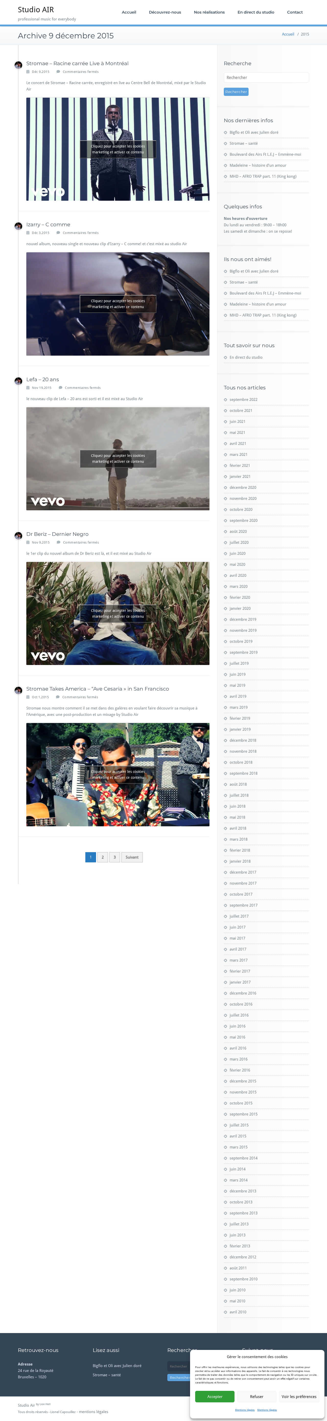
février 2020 (240, 597)
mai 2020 (237, 564)
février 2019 (240, 718)
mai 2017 (237, 938)
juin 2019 (238, 674)
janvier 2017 (240, 982)
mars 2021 (239, 454)
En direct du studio (256, 12)
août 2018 (238, 784)
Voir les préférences (299, 1396)
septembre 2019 (244, 652)
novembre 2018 (243, 751)
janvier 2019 (240, 729)
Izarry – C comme (48, 224)
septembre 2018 (244, 773)
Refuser (256, 1396)
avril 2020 (238, 575)
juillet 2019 (239, 663)
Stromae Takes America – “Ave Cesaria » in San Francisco (97, 689)
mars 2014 (239, 1180)
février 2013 (240, 1246)
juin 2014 (238, 1169)
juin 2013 (238, 1235)
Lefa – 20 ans (42, 379)
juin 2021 (238, 421)
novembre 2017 (243, 883)
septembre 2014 (244, 1158)
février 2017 (240, 971)
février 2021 (240, 465)
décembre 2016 (243, 993)
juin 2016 (238, 1026)
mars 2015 (239, 1147)
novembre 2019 (243, 630)
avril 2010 (238, 1312)
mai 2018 (237, 817)
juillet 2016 (239, 1015)
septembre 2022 (244, 399)
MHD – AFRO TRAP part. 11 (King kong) (263, 176)
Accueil (129, 12)
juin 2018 (238, 806)
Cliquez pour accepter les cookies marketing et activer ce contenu (118, 149)
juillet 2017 (239, 916)
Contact (295, 12)
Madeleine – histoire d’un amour (258, 165)
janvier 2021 (240, 476)
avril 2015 (238, 1136)
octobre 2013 (241, 1202)
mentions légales (93, 1411)
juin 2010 (238, 1290)
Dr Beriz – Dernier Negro (57, 534)
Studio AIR (36, 9)
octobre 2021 (241, 410)
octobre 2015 (241, 1103)
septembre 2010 (244, 1279)
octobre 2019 (241, 641)
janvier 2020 (240, 608)
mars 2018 (239, 839)
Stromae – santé (244, 143)
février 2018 (240, 850)
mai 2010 (237, 1301)
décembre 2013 (243, 1191)
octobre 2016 (241, 1004)
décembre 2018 (243, 740)
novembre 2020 (243, 498)
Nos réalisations (209, 12)
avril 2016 (238, 1048)
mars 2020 (239, 586)
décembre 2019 (243, 619)
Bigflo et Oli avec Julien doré (254, 132)
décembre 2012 (243, 1257)
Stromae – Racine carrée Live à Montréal (77, 63)
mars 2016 (239, 1059)
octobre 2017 (241, 894)
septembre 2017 (244, 905)
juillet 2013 (239, 1224)
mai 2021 (237, 432)
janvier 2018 (240, 861)
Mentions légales (245, 1409)
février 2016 (240, 1070)
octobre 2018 (241, 762)
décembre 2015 (243, 1081)
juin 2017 (238, 927)
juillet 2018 (239, 795)
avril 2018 (238, 828)
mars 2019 (239, 707)
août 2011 (238, 1268)
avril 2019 (238, 696)
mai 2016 (237, 1037)
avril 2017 (238, 949)
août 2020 (238, 531)
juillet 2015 (239, 1125)
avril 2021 (238, 443)
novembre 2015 (243, 1092)
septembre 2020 (244, 520)
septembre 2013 (244, 1213)
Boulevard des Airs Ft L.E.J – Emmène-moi (265, 154)
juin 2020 (238, 553)
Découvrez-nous (165, 12)
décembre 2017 (243, 872)
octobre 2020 (241, 509)
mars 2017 (239, 960)
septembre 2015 (244, 1114)
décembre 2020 (243, 487)
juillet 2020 (239, 542)
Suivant (132, 857)
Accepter (215, 1396)
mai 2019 (237, 685)
